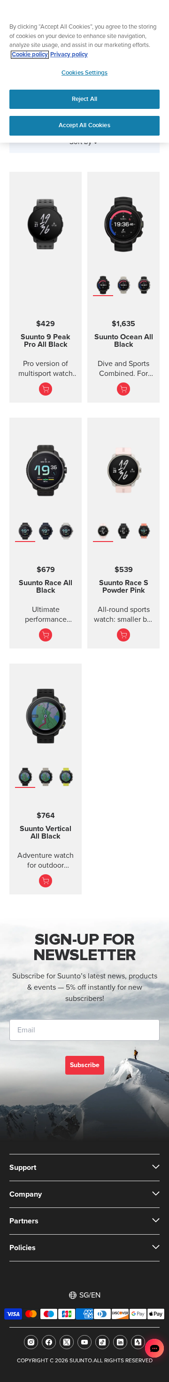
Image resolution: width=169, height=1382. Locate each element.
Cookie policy (30, 55)
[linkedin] (120, 1342)
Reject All (84, 99)
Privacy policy (69, 55)
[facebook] (49, 1342)
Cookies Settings (84, 72)
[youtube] (84, 1342)
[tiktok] (102, 1342)
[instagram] (31, 1342)
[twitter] (67, 1342)
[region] (84, 71)
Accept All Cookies (84, 125)
